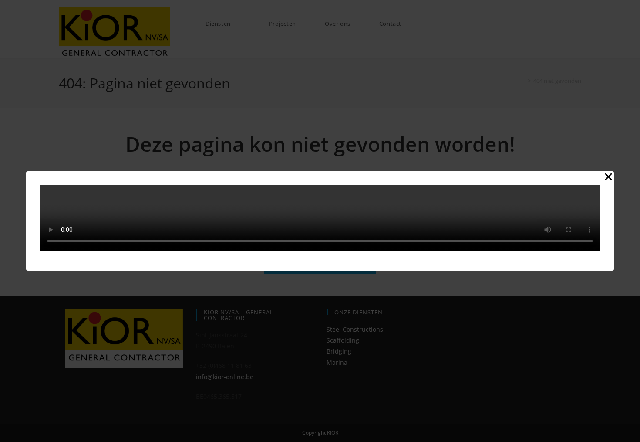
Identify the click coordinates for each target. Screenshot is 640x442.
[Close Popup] (608, 178)
